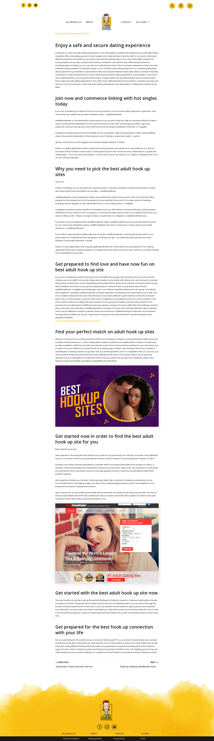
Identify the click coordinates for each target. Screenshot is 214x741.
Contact (126, 22)
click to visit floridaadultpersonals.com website (77, 320)
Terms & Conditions (71, 738)
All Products (74, 22)
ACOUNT (145, 733)
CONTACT (119, 733)
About (89, 22)
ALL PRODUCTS (69, 733)
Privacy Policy (118, 738)
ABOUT (94, 733)
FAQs (143, 738)
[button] (172, 6)
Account (141, 22)
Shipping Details (95, 738)
